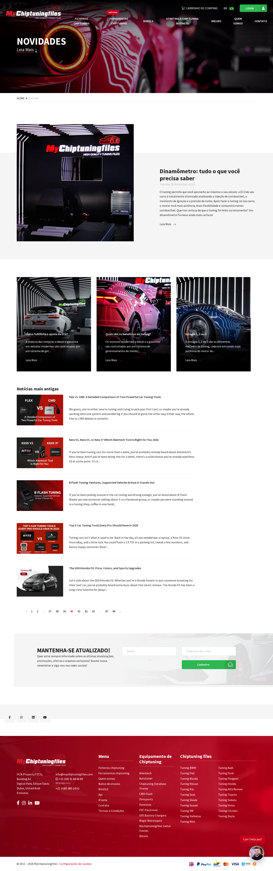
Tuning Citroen (227, 811)
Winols (143, 836)
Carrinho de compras (202, 8)
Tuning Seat (187, 795)
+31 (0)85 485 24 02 (67, 788)
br (226, 8)
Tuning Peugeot (228, 778)
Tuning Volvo (226, 805)
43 (93, 611)
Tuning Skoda (188, 800)
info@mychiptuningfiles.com (74, 774)
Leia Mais (25, 49)
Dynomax (145, 804)
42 (86, 611)
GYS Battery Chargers (152, 815)
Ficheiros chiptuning (111, 768)
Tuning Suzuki (189, 805)
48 (113, 611)
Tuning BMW (188, 768)
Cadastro (203, 664)
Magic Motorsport (150, 821)
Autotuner (145, 778)
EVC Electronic (148, 810)
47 (106, 611)
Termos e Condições (111, 811)
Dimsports (146, 799)
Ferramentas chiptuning (113, 773)
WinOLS (148, 21)
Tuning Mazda (189, 778)
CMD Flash (145, 794)
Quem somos (106, 778)
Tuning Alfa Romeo (230, 789)
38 (57, 611)
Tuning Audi (225, 768)
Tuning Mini (187, 821)
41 (78, 611)
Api (100, 795)
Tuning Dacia (226, 816)
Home (21, 98)
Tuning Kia (187, 789)
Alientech (145, 773)
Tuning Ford (225, 773)
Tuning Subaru (227, 800)
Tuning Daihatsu (190, 816)
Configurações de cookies (75, 864)
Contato (261, 21)
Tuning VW (187, 811)
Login (250, 8)
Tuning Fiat (187, 773)
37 (49, 611)
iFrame (102, 800)
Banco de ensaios (109, 784)
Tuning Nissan (189, 784)
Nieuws (216, 21)
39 (64, 611)
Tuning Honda (227, 784)
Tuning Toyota (227, 795)
